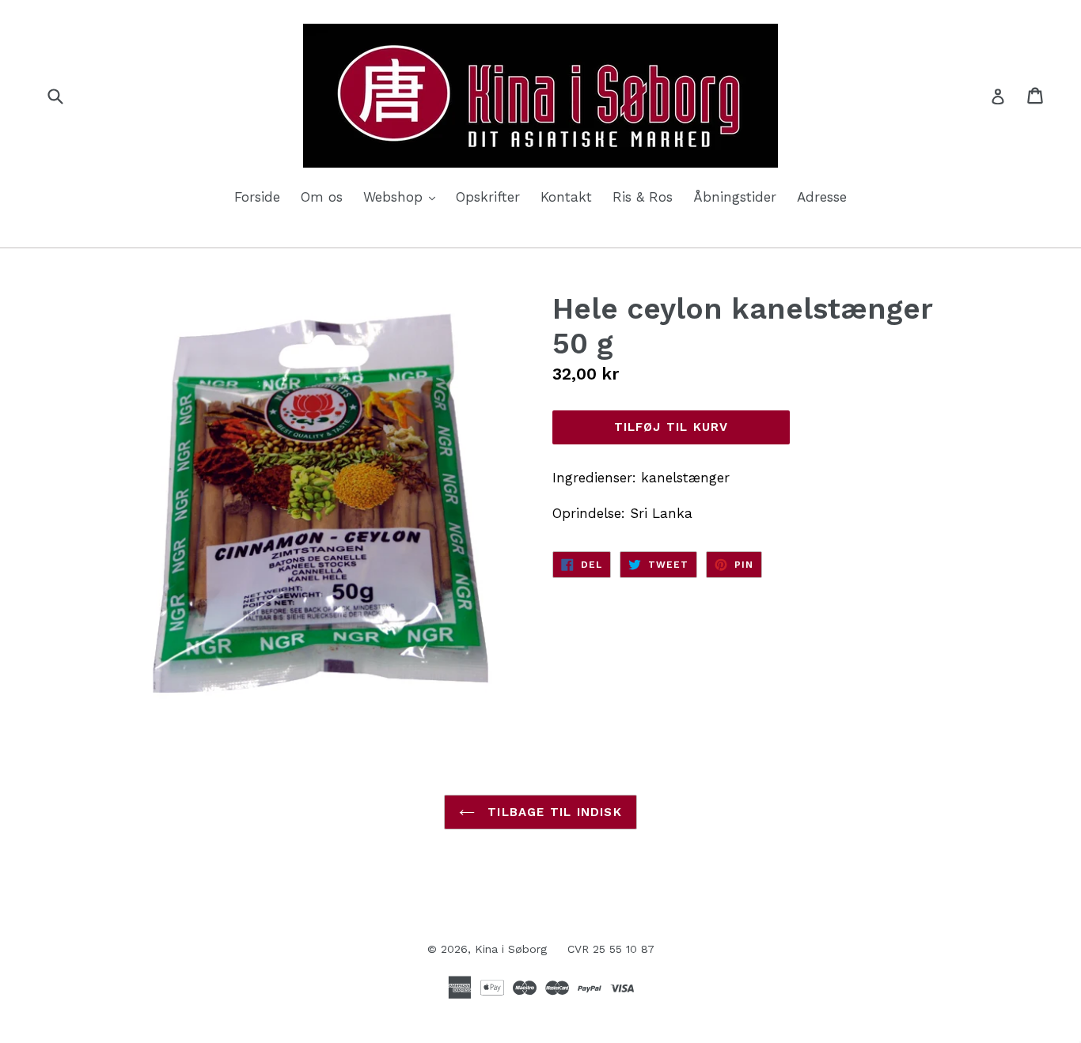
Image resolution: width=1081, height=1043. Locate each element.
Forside (257, 197)
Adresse (822, 197)
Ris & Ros (643, 197)
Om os (322, 197)
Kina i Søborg (511, 949)
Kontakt (566, 197)
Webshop (403, 196)
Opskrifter (488, 197)
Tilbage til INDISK (552, 812)
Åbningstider (734, 197)
